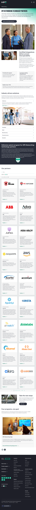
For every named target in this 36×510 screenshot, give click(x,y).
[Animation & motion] (4, 486)
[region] (18, 153)
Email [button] (4, 468)
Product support (16, 484)
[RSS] (4, 480)
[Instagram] (6, 478)
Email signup (27, 476)
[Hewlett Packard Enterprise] (4, 2)
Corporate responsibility (17, 465)
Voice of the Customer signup (29, 487)
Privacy (2, 502)
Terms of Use (6, 502)
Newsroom (26, 465)
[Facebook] (10, 478)
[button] (32, 2)
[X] (4, 478)
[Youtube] (2, 480)
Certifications (27, 492)
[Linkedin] (2, 478)
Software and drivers (17, 486)
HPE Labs (15, 467)
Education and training (28, 474)
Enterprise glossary (28, 478)
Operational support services (18, 481)
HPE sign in (27, 485)
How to (4, 463)
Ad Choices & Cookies (12, 502)
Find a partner (27, 494)
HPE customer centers (28, 483)
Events (26, 460)
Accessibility (16, 462)
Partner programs (27, 496)
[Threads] (8, 478)
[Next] (24, 390)
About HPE (15, 460)
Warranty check (16, 488)
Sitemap (17, 502)
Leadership (15, 474)
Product (5, 466)
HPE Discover (27, 462)
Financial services (28, 480)
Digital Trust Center (28, 472)
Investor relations (16, 472)
